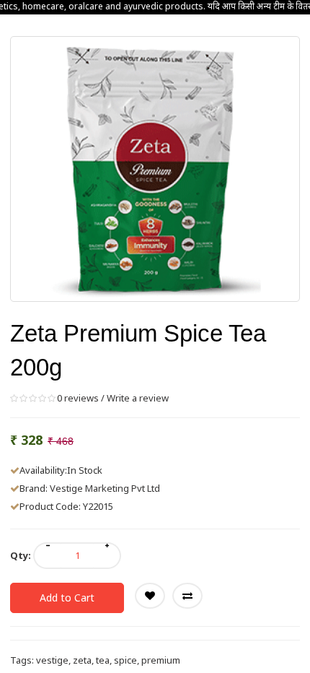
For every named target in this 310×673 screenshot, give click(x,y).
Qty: (20, 555)
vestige (52, 660)
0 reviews (78, 397)
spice (125, 660)
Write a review (138, 397)
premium (160, 660)
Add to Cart (67, 597)
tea (103, 660)
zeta (82, 660)
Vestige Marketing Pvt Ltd (105, 488)
